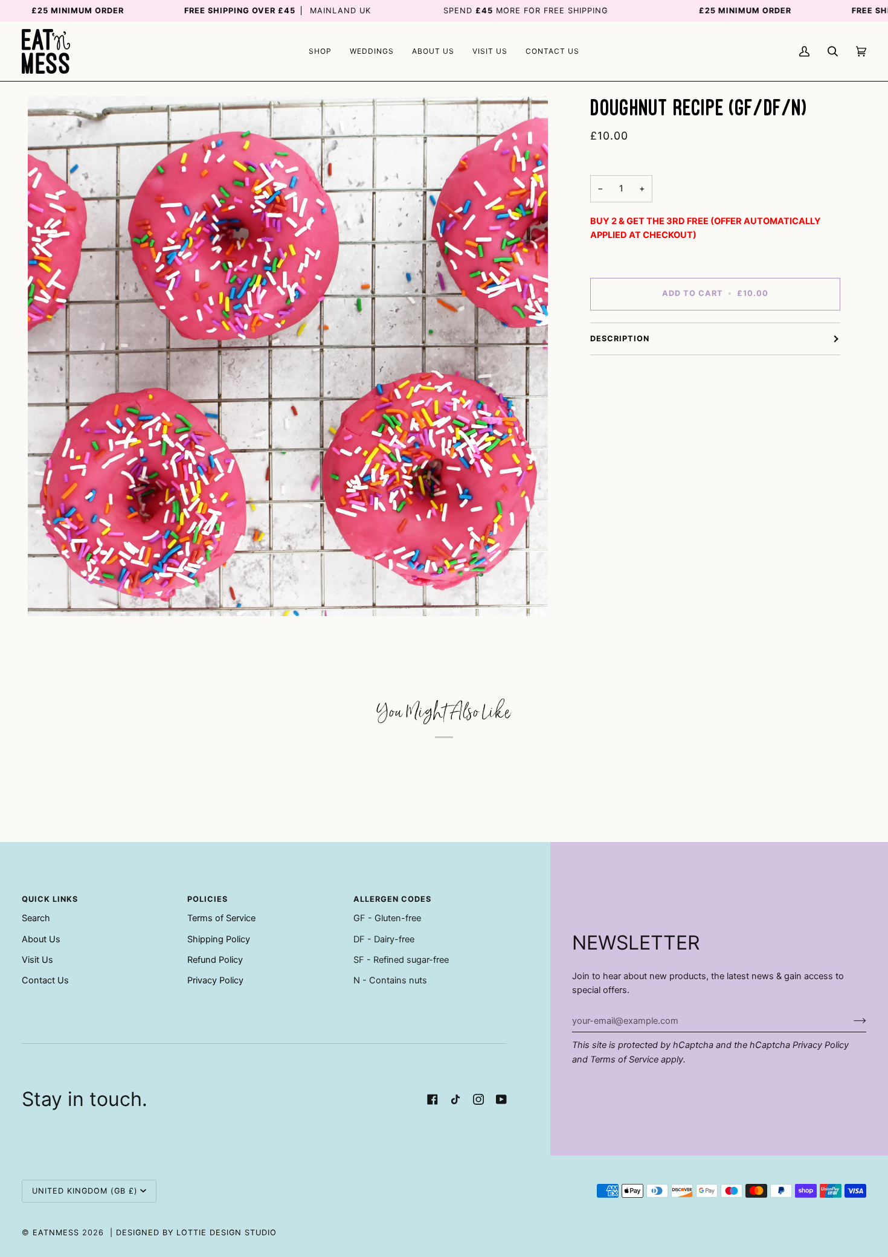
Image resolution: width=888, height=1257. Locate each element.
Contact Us (45, 980)
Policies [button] (207, 899)
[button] (320, 51)
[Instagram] (478, 1099)
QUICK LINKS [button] (50, 899)
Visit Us (37, 959)
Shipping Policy (218, 939)
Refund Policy (215, 959)
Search (36, 918)
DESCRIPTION (619, 338)
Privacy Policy (821, 1045)
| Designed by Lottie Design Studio (193, 1232)
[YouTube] (501, 1099)
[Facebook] (432, 1099)
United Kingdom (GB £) (85, 1190)
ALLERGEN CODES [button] (392, 899)
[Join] (850, 1020)
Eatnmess (56, 1232)
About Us (41, 939)
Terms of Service (624, 1059)
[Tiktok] (455, 1099)
